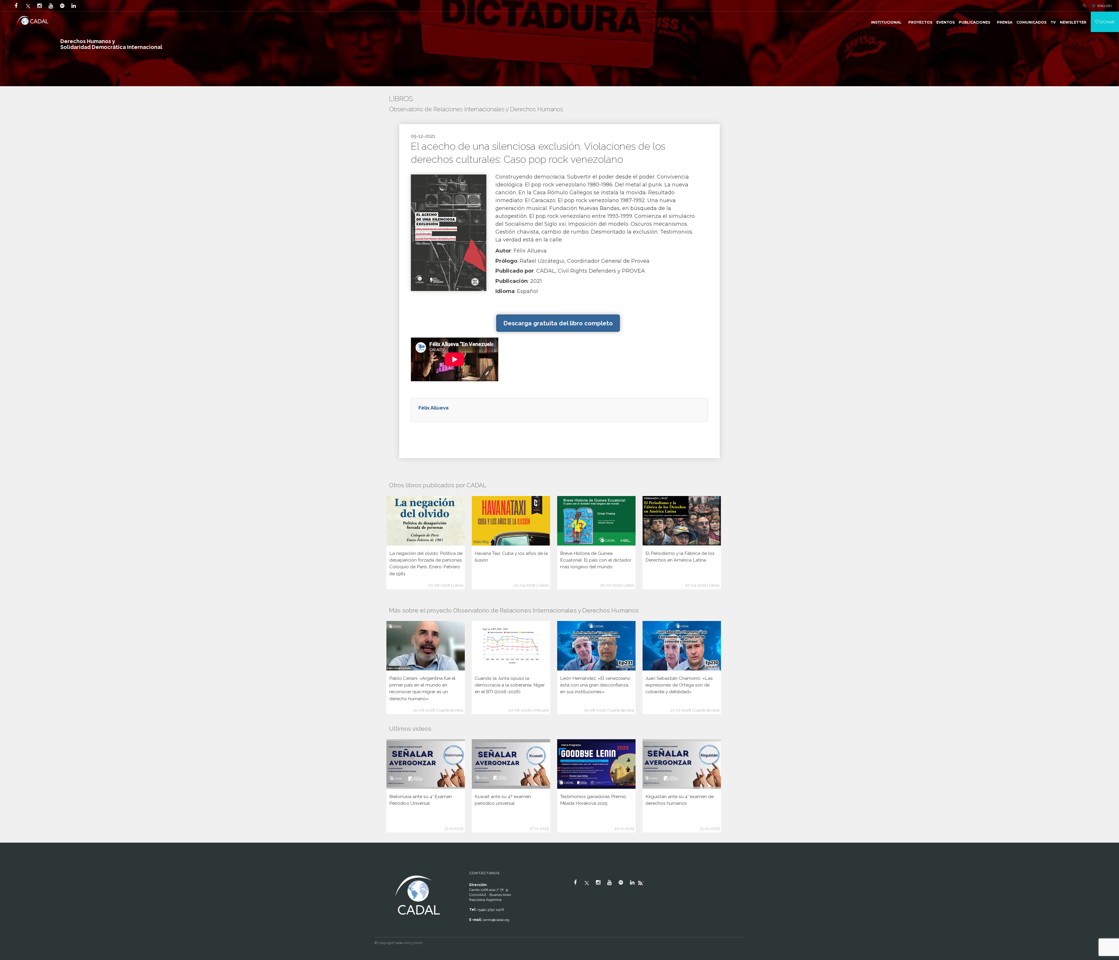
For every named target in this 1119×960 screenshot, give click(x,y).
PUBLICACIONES (974, 22)
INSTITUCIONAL (886, 22)
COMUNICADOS (1031, 22)
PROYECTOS (920, 22)
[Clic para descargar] (448, 232)
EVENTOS (945, 22)
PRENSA (1004, 22)
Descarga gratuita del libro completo (558, 323)
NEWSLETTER (1073, 22)
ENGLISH (1104, 6)
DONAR (1107, 22)
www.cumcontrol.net (11, 868)
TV (1053, 22)
